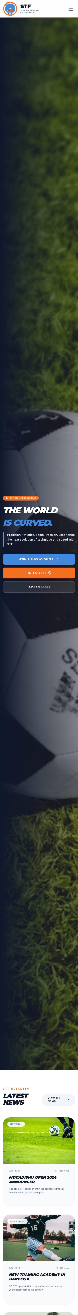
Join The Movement (36, 559)
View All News (54, 1100)
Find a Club (36, 573)
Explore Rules (38, 587)
